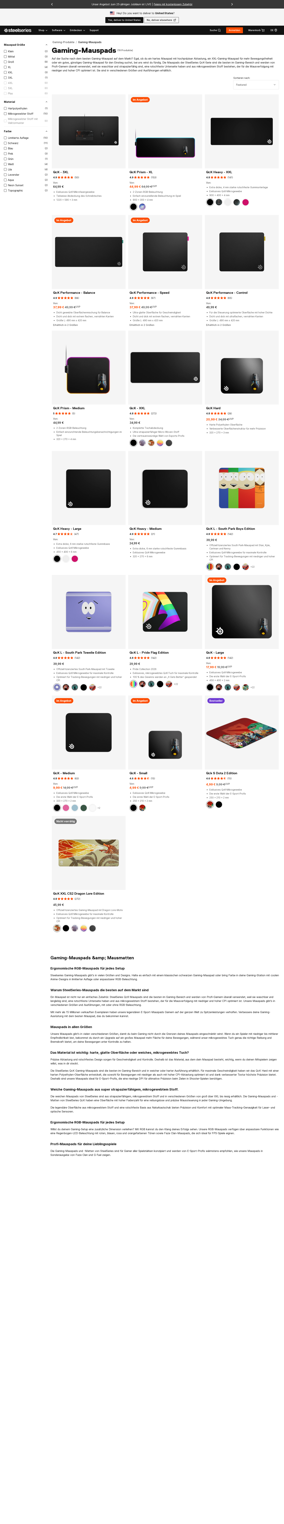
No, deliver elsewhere (159, 20)
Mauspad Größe (14, 44)
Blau (10, 148)
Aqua (11, 180)
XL (9, 67)
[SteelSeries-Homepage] (19, 30)
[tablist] (62, 30)
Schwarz (13, 143)
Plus (10, 93)
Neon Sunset (16, 185)
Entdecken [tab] (76, 30)
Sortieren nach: (241, 77)
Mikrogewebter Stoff (20, 113)
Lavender (13, 174)
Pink (10, 153)
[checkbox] (5, 51)
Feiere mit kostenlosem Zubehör (173, 4)
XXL (10, 72)
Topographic (15, 190)
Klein (11, 51)
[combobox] (256, 84)
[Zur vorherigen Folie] (52, 4)
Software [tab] (57, 30)
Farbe (8, 131)
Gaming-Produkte (63, 42)
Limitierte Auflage (18, 137)
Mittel (11, 56)
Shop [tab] (41, 30)
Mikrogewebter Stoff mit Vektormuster (23, 121)
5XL (10, 88)
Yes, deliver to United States (124, 20)
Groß (11, 61)
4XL (10, 83)
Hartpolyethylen (17, 108)
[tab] (215, 30)
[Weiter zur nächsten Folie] (232, 4)
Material (9, 101)
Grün (10, 159)
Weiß (11, 164)
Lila (10, 169)
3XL (10, 77)
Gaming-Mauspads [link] (89, 42)
